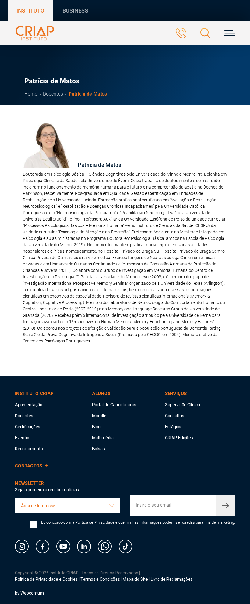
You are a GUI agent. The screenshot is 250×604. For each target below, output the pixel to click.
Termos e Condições (100, 579)
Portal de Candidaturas (114, 404)
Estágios (173, 426)
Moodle (99, 415)
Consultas (174, 415)
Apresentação (28, 404)
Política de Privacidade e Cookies (46, 579)
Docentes (53, 94)
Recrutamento (29, 448)
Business (75, 10)
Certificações (27, 426)
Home (30, 94)
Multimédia (103, 437)
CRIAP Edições (179, 437)
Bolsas (98, 448)
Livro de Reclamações (172, 579)
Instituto (30, 10)
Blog (96, 426)
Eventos (22, 437)
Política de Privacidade (94, 522)
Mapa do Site (136, 579)
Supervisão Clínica (182, 404)
